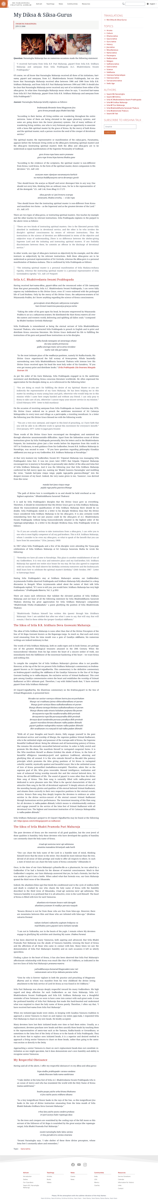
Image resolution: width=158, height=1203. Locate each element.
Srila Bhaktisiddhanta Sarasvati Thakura (123, 108)
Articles (49, 1176)
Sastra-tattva (112, 66)
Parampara (111, 55)
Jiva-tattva (111, 47)
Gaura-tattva (112, 39)
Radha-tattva (112, 58)
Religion (110, 61)
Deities (25, 1179)
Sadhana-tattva (113, 64)
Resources (86, 4)
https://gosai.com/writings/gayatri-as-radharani (38, 821)
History (110, 44)
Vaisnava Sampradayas (116, 75)
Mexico (96, 1182)
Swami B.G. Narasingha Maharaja (31, 1186)
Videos (49, 1182)
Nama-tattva (112, 53)
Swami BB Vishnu (114, 97)
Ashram (39, 4)
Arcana (109, 30)
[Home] (17, 4)
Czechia (97, 1185)
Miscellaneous (112, 50)
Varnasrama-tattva (114, 80)
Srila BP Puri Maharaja (116, 105)
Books (49, 1179)
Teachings (50, 4)
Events (73, 1176)
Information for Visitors (126, 1182)
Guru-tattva (25, 1149)
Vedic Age (111, 83)
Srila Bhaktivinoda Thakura (117, 111)
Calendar (121, 1179)
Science (110, 69)
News (61, 4)
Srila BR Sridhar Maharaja (117, 102)
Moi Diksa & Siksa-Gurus (117, 20)
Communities (72, 4)
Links (119, 1185)
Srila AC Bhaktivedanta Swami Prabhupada (124, 99)
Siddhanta (111, 72)
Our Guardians (28, 1182)
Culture (110, 33)
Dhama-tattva (112, 36)
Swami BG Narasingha (26, 24)
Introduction (27, 1176)
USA (95, 1179)
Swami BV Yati (112, 113)
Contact (120, 1188)
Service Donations (124, 1176)
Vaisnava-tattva (113, 78)
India (96, 1176)
